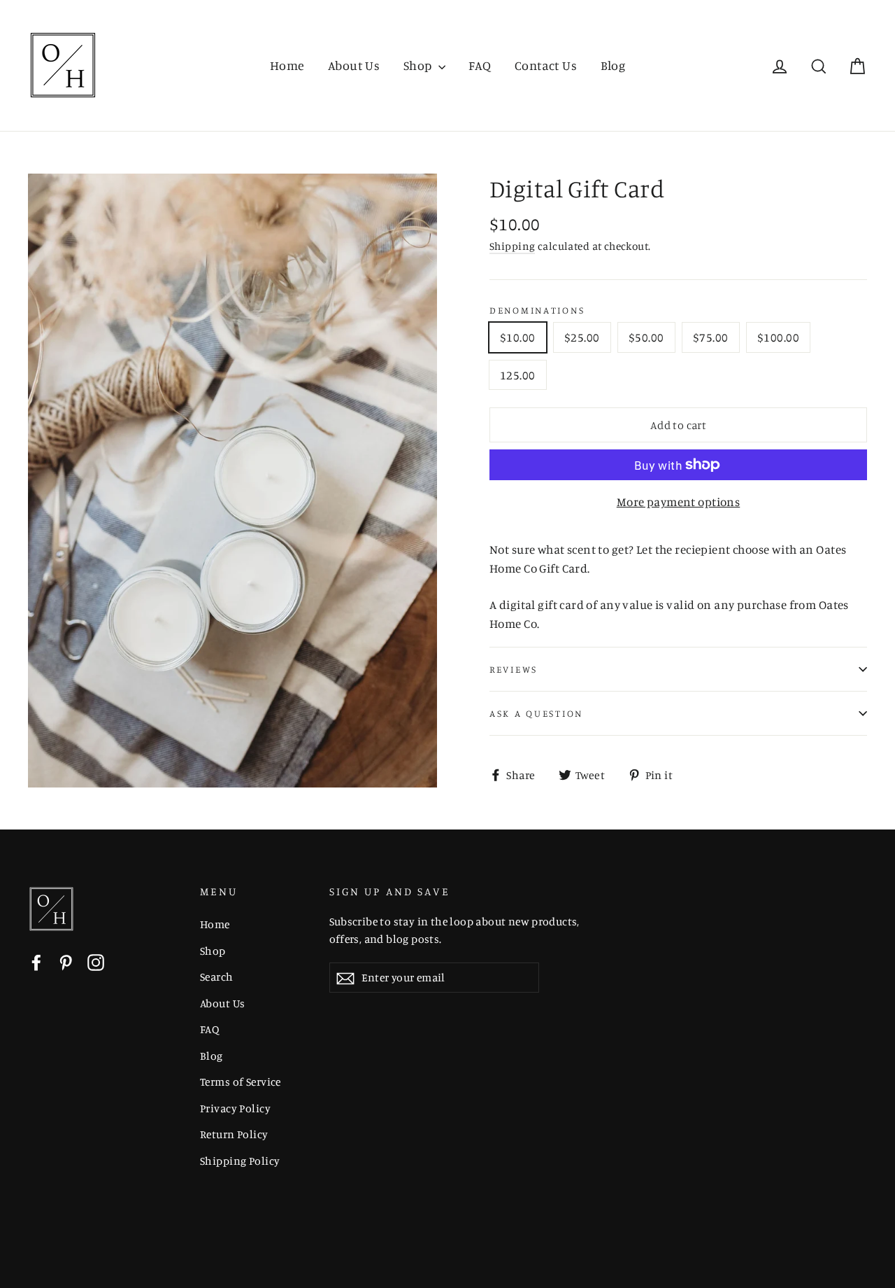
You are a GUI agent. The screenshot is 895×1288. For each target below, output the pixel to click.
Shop (419, 65)
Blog (613, 65)
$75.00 (711, 337)
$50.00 (646, 337)
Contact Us (546, 65)
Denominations (537, 310)
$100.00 (778, 337)
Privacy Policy (235, 1108)
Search (217, 976)
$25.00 (582, 337)
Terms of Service (240, 1081)
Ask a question (536, 713)
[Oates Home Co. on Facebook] (36, 961)
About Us (354, 65)
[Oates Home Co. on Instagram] (95, 961)
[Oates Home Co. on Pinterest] (65, 961)
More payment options (678, 501)
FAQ (479, 65)
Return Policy (234, 1134)
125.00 (518, 375)
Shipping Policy (240, 1161)
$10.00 (518, 337)
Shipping (512, 246)
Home (287, 65)
